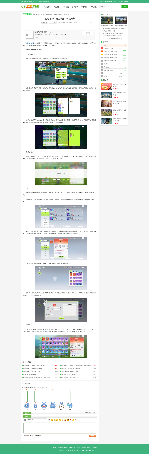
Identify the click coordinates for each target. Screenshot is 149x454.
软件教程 (100, 1)
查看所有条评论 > (90, 413)
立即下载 (87, 33)
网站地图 (89, 447)
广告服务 (78, 447)
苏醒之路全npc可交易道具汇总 (69, 374)
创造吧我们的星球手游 (110, 61)
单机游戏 (56, 7)
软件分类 (121, 1)
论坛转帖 (105, 1)
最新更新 (110, 1)
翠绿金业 (106, 67)
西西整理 (63, 22)
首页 (34, 14)
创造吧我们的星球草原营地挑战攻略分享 (34, 365)
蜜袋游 (105, 64)
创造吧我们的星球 (41, 32)
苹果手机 (94, 7)
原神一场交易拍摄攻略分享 (30, 374)
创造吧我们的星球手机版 (110, 57)
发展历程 (60, 447)
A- (93, 22)
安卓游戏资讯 (40, 14)
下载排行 (115, 1)
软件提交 (84, 447)
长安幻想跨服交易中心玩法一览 (69, 377)
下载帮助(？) (72, 447)
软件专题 (126, 1)
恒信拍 (105, 76)
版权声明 (65, 447)
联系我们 (54, 447)
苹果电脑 (84, 7)
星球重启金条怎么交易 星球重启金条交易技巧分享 (36, 377)
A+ (95, 22)
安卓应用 (66, 7)
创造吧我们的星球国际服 (110, 54)
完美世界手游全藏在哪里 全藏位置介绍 (113, 36)
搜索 (124, 6)
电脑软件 (47, 7)
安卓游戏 (75, 7)
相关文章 (45, 22)
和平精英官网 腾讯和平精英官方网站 (113, 33)
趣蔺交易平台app (108, 70)
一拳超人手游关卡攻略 (109, 31)
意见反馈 (95, 447)
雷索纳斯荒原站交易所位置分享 (69, 371)
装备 (46, 331)
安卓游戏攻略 (49, 14)
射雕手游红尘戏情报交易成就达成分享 (71, 368)
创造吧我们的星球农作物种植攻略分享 (33, 368)
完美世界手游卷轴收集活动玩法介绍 (112, 38)
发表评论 (53, 22)
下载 (124, 48)
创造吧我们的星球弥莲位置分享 (31, 371)
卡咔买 (105, 73)
